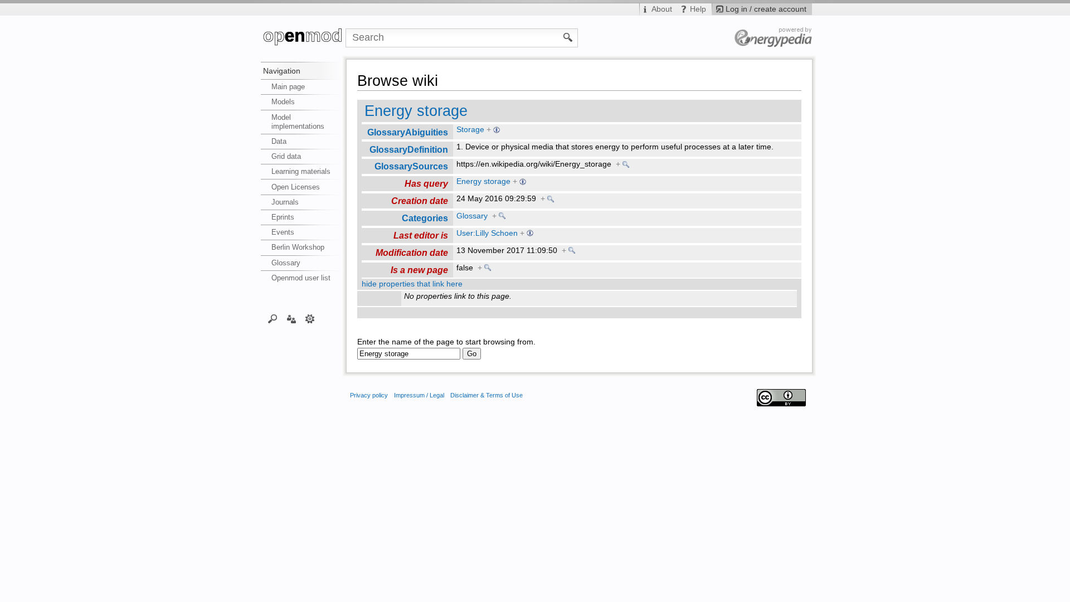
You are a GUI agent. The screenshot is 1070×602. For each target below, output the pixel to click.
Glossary (285, 263)
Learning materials (300, 171)
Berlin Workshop (297, 247)
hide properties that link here (412, 284)
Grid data (286, 156)
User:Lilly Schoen (487, 233)
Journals (285, 202)
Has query (426, 183)
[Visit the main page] (303, 38)
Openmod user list (300, 278)
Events (282, 232)
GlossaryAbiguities (407, 132)
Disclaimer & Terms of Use (486, 395)
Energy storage (416, 110)
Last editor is (420, 235)
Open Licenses (295, 187)
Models (283, 102)
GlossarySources (411, 166)
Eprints (282, 217)
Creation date (419, 201)
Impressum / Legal (419, 395)
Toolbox (310, 318)
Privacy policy (369, 395)
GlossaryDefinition (408, 149)
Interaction (291, 318)
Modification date (412, 252)
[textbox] (408, 354)
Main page (288, 86)
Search (272, 318)
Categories (425, 218)
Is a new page (419, 270)
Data (278, 141)
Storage (470, 129)
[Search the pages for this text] (568, 36)
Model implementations (297, 121)
